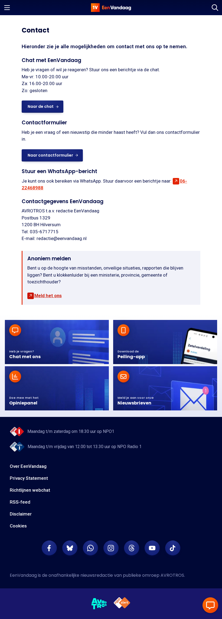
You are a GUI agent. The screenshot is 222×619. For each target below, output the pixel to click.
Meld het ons (48, 295)
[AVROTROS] (99, 604)
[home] (111, 7)
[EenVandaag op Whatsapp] (90, 548)
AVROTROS (172, 575)
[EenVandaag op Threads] (131, 548)
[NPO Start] (121, 603)
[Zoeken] (215, 7)
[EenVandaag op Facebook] (49, 548)
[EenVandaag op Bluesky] (69, 548)
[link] (42, 107)
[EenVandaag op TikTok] (172, 548)
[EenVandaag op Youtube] (152, 548)
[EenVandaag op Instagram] (111, 548)
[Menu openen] (7, 7)
